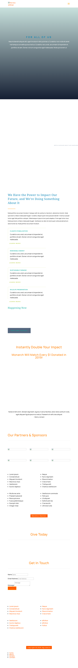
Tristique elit (13, 625)
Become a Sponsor (39, 516)
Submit (12, 588)
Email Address (13, 579)
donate (12, 656)
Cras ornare (46, 614)
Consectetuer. (14, 609)
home (11, 653)
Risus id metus (47, 611)
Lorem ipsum (13, 606)
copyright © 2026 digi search (39, 647)
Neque (44, 606)
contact (12, 657)
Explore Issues (19, 330)
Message (11, 585)
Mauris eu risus (14, 614)
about (11, 654)
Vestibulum (13, 620)
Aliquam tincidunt (15, 611)
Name (10, 574)
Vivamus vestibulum (16, 628)
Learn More (15, 243)
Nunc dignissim (47, 609)
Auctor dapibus (14, 623)
